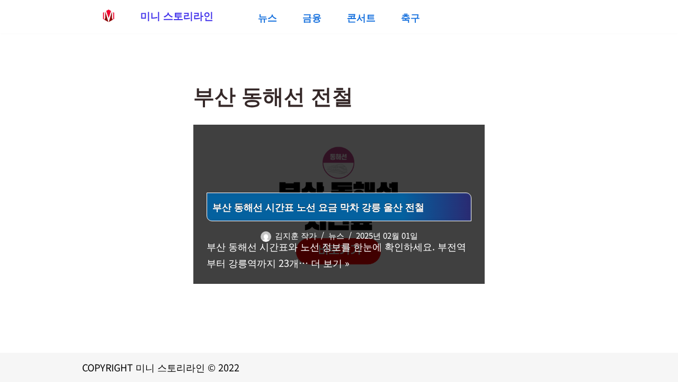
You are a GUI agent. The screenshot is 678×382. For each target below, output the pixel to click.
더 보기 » (330, 263)
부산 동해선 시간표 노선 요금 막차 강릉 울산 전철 (318, 206)
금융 (312, 17)
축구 (410, 17)
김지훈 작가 (296, 235)
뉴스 (267, 17)
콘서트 (361, 17)
